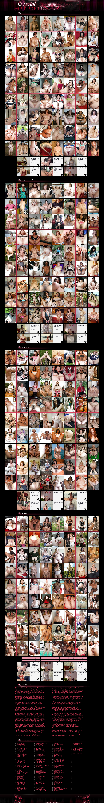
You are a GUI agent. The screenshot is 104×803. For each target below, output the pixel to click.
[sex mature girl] (81, 260)
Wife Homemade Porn (59, 762)
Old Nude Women (21, 751)
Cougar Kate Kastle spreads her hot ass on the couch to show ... (67, 709)
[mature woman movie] (46, 62)
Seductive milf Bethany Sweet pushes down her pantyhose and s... (31, 698)
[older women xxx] (34, 260)
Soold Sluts (57, 787)
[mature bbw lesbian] (22, 489)
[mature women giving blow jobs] (93, 640)
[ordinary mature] (22, 140)
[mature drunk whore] (34, 380)
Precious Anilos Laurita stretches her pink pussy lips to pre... (66, 703)
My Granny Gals (39, 753)
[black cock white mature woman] (70, 244)
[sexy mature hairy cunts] (46, 655)
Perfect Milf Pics (39, 762)
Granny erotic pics (58, 750)
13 (82, 658)
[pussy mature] (93, 260)
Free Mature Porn (21, 779)
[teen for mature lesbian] (81, 291)
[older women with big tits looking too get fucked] (58, 155)
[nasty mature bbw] (81, 380)
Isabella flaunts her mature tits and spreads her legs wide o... (29, 702)
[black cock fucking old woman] (11, 593)
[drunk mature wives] (34, 155)
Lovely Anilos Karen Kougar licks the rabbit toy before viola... (66, 726)
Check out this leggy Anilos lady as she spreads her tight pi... (29, 718)
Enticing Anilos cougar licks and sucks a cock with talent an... (29, 699)
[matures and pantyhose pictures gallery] (34, 609)
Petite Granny (73, 660)
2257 (81, 796)
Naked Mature (39, 748)
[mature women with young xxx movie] (22, 578)
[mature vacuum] (70, 155)
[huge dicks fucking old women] (58, 291)
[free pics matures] (11, 396)
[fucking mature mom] (81, 307)
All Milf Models (20, 747)
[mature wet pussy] (58, 124)
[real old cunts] (22, 291)
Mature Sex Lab (58, 775)
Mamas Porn (57, 773)
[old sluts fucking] (22, 474)
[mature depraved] (81, 155)
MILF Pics (56, 783)
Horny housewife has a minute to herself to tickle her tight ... (29, 713)
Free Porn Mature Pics (41, 767)
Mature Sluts (20, 771)
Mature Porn (76, 745)
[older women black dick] (22, 213)
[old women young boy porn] (81, 411)
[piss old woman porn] (93, 562)
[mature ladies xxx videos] (58, 458)
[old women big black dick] (22, 427)
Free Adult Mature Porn (41, 743)
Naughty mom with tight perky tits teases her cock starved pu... (30, 724)
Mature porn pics (21, 777)
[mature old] (46, 443)
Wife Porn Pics (57, 758)
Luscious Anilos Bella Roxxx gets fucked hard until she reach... (30, 716)
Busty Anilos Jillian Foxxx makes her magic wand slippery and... (30, 715)
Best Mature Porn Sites (41, 769)
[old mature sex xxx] (46, 489)
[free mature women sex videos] (70, 276)
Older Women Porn (40, 761)
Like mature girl (76, 747)
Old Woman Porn (21, 756)
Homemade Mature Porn (42, 790)
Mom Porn (45, 660)
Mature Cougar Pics (59, 747)
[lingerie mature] (81, 93)
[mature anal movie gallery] (11, 411)
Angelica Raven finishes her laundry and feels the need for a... (30, 704)
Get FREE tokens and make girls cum (57, 159)
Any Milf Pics (39, 744)
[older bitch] (58, 380)
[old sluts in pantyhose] (34, 307)
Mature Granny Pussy (22, 772)
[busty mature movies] (11, 307)
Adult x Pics (57, 771)
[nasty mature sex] (22, 624)
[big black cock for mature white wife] (46, 198)
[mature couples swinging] (46, 380)
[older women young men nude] (70, 93)
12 (73, 658)
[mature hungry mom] (11, 108)
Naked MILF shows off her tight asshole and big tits (27, 709)
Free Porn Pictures (21, 786)
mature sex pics (79, 5)
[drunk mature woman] (81, 624)
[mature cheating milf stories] (46, 155)
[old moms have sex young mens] (46, 427)
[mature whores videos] (46, 531)
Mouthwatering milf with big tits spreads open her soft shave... (30, 730)
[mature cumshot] (34, 655)
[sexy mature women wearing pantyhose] (22, 124)
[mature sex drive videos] (22, 546)
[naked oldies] (93, 396)
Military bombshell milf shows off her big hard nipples (27, 695)
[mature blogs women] (81, 229)
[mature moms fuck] (58, 443)
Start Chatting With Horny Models (34, 159)
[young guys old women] (46, 562)
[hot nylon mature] (34, 198)
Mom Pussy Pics (21, 767)
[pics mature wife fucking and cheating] (34, 593)
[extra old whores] (81, 427)
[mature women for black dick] (46, 458)
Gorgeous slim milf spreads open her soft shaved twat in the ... (67, 720)
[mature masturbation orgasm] (58, 531)
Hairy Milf (35, 660)
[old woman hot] (58, 213)
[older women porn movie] (70, 578)
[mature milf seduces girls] (70, 396)
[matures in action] (70, 489)
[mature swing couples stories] (22, 443)
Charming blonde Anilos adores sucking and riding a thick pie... (67, 723)
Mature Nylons (39, 754)
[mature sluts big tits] (70, 260)
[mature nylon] (46, 593)
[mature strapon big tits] (46, 46)
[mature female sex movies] (93, 474)
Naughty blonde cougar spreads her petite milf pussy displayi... (67, 713)
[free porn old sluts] (93, 609)
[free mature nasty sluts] (46, 229)
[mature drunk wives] (11, 474)
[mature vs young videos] (34, 365)
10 (54, 658)
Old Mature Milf (76, 744)
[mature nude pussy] (46, 244)
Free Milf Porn (39, 773)
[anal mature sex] (70, 62)
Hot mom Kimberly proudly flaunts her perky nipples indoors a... (30, 734)
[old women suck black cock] (93, 124)
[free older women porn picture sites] (93, 46)
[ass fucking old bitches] (34, 624)
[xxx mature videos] (81, 396)
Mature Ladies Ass (40, 755)
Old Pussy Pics (20, 753)
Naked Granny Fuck (69, 5)
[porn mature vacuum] (11, 322)
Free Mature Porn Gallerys (42, 765)
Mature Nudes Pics (58, 756)
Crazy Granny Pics (21, 762)
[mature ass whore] (70, 380)
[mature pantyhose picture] (70, 411)
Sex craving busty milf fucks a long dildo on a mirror (27, 735)
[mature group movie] (70, 140)
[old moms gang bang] (11, 244)
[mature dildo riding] (11, 46)
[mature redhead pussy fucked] (11, 655)
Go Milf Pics (57, 754)
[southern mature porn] (58, 396)
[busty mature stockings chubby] (58, 108)
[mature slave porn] (58, 640)
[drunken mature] (70, 474)
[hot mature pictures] (34, 474)
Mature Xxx (38, 778)
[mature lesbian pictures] (93, 77)
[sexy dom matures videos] (11, 124)
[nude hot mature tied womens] (58, 365)
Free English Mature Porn (60, 788)
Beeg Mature (20, 778)
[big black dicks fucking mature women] (93, 380)
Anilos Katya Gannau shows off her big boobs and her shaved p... (30, 726)
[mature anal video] (11, 140)
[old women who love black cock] (11, 229)
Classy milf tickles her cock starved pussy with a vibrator (65, 697)
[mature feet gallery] (70, 77)
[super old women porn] (11, 609)
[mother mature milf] (81, 140)
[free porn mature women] (93, 655)
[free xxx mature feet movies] (34, 124)
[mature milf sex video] (81, 609)
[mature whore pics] (11, 93)
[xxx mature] (93, 443)
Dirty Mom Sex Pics (59, 760)
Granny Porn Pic (21, 755)
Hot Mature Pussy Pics (41, 747)
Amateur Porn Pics (40, 759)
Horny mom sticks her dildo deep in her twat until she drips (66, 692)
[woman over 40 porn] (81, 546)
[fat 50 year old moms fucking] (22, 458)
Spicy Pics (56, 766)
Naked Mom (38, 760)
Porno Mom (57, 753)
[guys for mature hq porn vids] (46, 124)
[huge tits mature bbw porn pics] (22, 531)
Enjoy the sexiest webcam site (58, 169)
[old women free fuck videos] (93, 291)
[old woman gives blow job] (11, 578)
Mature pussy (57, 748)
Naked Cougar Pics (59, 745)
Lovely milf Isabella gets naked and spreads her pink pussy (66, 699)
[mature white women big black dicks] (46, 291)
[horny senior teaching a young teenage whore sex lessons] (11, 427)
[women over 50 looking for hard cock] (46, 30)
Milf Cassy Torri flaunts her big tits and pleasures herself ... (29, 710)
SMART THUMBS (55, 737)
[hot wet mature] (11, 213)
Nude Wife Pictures (21, 782)
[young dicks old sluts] (34, 93)
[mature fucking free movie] (93, 108)
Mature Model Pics (58, 764)
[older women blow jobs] (11, 443)
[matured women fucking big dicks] (70, 229)
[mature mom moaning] (11, 198)
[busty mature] (11, 546)
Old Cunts (19, 761)
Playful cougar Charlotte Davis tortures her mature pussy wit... (30, 708)
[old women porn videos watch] (93, 62)
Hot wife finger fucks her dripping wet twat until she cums (28, 727)
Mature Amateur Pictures (23, 766)
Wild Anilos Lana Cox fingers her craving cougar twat (65, 707)
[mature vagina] (81, 124)
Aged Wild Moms (58, 769)
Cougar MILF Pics (77, 753)
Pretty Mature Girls (40, 789)
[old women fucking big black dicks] (58, 427)
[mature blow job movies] (22, 380)
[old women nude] (93, 213)
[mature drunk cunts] (93, 411)
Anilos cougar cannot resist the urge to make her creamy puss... (30, 719)
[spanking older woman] (34, 77)
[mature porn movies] (93, 458)
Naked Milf (83, 660)
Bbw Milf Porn (64, 660)
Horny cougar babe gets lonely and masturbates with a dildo (66, 702)
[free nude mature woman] (46, 624)
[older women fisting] (81, 578)
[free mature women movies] (93, 276)
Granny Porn (57, 784)
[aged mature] (34, 427)
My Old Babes (57, 781)
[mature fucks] (34, 489)
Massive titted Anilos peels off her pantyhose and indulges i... (29, 693)
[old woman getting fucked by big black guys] (93, 593)
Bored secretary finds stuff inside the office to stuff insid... (66, 732)
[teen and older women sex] (70, 458)
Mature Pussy (76, 751)
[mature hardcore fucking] (46, 260)
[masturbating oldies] (93, 427)
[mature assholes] (34, 291)
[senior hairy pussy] (58, 244)
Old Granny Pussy (21, 783)
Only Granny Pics (21, 784)
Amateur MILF (39, 758)
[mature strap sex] (58, 593)
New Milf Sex (20, 776)
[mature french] (58, 624)
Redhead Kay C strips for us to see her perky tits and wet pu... (67, 714)
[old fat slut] (58, 655)
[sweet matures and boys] (70, 562)
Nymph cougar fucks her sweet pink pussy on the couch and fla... (68, 696)
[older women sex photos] (34, 108)
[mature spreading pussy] (22, 229)
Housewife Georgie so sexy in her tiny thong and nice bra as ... (30, 696)
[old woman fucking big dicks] (46, 77)
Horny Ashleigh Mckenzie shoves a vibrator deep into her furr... (67, 698)
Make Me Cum (81, 167)
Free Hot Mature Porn (41, 772)
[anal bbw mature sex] (58, 276)
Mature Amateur (21, 764)
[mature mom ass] (81, 365)
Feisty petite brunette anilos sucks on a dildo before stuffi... (29, 732)
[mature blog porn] (22, 276)
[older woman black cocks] (58, 609)
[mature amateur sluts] (93, 30)
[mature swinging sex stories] (22, 655)
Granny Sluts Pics (40, 781)
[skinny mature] (58, 546)
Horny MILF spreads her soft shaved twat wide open (64, 710)
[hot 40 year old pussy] (81, 30)
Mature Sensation (58, 770)
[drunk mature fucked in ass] (46, 396)
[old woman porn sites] (58, 46)
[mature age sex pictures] (93, 365)
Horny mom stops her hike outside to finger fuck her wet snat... (30, 687)
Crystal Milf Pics (21, 760)
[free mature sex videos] (70, 624)
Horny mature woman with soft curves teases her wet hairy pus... (30, 723)
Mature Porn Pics (21, 758)
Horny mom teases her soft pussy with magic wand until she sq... (30, 714)
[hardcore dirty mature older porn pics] (22, 593)
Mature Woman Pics (59, 772)
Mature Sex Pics (21, 743)
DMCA (76, 796)
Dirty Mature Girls (40, 771)
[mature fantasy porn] (81, 322)
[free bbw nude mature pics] (93, 624)
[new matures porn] (11, 531)
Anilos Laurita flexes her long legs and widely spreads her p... (67, 708)
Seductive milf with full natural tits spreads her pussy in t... (66, 706)
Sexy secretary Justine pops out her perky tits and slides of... (66, 704)
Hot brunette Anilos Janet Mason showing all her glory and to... (30, 720)
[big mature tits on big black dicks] (11, 77)
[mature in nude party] (81, 62)
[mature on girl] (22, 155)
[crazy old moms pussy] (34, 62)
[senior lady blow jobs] (58, 77)
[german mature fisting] (70, 322)
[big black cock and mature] (46, 546)
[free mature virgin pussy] (34, 531)
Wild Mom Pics (20, 770)
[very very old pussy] (81, 640)
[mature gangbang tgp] (81, 244)
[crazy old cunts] (58, 62)
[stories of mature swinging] (70, 655)
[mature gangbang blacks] (34, 229)
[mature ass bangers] (11, 291)
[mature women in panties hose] (93, 531)
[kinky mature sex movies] (46, 578)
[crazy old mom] (22, 198)
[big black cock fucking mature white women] (70, 427)
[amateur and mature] (11, 365)
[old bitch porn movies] (81, 474)
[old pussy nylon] (58, 260)
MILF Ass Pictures (58, 744)
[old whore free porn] (22, 108)
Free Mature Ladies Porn (42, 775)
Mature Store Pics (58, 751)
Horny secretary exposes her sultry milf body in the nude (65, 687)
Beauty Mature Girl (58, 786)
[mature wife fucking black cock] (58, 322)
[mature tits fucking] (70, 640)
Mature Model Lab (58, 776)
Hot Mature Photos (58, 767)
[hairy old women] (93, 307)
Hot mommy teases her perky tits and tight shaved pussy (28, 697)
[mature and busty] (46, 411)
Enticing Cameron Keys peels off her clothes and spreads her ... (30, 729)
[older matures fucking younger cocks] (11, 624)
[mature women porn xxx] (81, 458)
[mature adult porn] (11, 640)
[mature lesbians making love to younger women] (70, 307)
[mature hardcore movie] (93, 229)
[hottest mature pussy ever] (58, 562)
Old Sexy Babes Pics (22, 773)
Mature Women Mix (40, 776)
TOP (26, 657)
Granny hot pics (39, 788)
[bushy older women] (34, 213)
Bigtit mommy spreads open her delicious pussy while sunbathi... (67, 727)
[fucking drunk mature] (11, 62)
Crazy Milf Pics (20, 769)
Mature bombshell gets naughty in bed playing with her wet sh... (67, 730)
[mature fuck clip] (11, 380)
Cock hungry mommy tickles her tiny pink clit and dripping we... (67, 734)
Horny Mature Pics (40, 749)
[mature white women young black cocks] (58, 307)
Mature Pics (57, 743)
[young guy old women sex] (34, 640)
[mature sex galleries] (70, 108)
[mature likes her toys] (81, 108)
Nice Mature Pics (40, 750)
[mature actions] (58, 140)
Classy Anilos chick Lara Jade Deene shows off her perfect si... (67, 693)
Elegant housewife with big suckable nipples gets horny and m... (30, 689)
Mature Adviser (39, 779)
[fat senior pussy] (11, 260)
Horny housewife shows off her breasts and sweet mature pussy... (68, 715)
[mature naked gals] (34, 244)
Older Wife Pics (58, 778)
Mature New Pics (21, 787)
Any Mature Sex (39, 766)
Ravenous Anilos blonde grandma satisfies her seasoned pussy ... (31, 701)
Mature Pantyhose (77, 750)
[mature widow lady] (58, 474)
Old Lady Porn (39, 756)
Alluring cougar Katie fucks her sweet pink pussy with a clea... (29, 731)
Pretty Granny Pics (21, 789)
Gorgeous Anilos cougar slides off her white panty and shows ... (67, 690)
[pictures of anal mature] (81, 489)
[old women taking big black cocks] (81, 531)
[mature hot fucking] (22, 244)
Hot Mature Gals (40, 787)
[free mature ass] (81, 213)
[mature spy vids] (22, 77)
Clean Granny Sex (40, 782)
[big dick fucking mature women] (70, 593)
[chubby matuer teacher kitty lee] (11, 30)
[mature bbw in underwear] (93, 322)
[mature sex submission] (93, 489)
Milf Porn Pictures (58, 789)
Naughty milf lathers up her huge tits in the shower (64, 724)
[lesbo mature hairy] (22, 307)
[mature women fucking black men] (93, 155)
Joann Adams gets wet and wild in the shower (63, 735)
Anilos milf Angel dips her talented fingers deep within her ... (66, 695)
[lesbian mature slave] (46, 474)
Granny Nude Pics (80, 4)
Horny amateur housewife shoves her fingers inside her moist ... (67, 691)
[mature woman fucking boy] (58, 229)
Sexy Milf (26, 660)
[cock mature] (70, 124)
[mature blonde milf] (81, 276)
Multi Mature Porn (58, 790)
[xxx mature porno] (34, 562)
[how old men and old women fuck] (46, 640)
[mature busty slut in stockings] (70, 443)
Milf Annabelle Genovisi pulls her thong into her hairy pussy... (29, 703)
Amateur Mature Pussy (22, 788)
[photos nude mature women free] (46, 322)
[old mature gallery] (46, 365)
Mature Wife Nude (58, 777)
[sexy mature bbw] (34, 411)
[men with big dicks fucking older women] (22, 62)
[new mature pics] (11, 562)
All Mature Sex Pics (59, 759)
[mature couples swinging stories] (58, 489)
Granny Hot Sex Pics (41, 751)
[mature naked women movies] (58, 30)
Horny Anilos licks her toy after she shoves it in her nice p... (29, 691)
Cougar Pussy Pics (40, 783)
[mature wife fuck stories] (70, 546)
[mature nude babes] (46, 108)
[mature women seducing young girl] (46, 93)
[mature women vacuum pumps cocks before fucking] (81, 593)
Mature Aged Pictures (22, 748)
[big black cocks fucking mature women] (22, 411)
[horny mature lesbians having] (22, 260)
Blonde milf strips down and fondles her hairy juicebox (65, 721)
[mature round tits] (22, 322)
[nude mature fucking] (70, 30)
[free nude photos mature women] (93, 244)
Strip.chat (32, 162)
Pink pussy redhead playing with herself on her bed (64, 725)
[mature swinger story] (81, 443)
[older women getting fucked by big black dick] (34, 322)
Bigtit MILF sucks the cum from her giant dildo (63, 701)
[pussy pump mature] (22, 640)
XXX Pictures (39, 770)
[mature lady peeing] (22, 365)
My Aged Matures (69, 4)
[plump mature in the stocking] (34, 30)
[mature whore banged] (34, 46)
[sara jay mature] (22, 46)
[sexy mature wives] (34, 443)
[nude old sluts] (46, 276)
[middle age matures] (58, 93)
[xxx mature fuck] (46, 140)
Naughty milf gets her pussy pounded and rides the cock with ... (67, 719)
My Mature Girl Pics (59, 749)
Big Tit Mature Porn (59, 765)
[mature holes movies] (58, 198)
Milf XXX (38, 777)
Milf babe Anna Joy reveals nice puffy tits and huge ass (65, 731)
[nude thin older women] (22, 30)
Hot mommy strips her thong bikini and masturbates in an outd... (67, 729)
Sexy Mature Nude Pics (22, 754)
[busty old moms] (81, 77)
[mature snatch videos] (34, 578)
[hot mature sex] (81, 562)
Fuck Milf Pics (39, 786)
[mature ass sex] (34, 458)
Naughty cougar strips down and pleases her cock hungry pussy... (68, 716)
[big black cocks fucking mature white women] (11, 276)
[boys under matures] (34, 546)
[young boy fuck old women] (11, 155)
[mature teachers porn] (58, 411)
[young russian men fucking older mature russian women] (46, 609)
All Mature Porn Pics (22, 765)
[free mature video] (70, 291)
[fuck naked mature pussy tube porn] (70, 365)
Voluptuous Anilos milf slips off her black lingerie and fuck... (29, 706)
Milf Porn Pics (20, 790)
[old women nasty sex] (70, 46)
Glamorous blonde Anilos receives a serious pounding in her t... (30, 692)
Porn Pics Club (39, 764)
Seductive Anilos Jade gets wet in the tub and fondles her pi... (29, 712)
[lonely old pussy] (11, 458)
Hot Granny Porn (58, 755)
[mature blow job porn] (34, 140)
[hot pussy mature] (22, 93)
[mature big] (93, 140)
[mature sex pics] (93, 546)
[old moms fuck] (93, 198)
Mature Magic (57, 779)
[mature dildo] (81, 198)
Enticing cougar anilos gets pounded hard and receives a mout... (67, 689)
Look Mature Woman (59, 782)
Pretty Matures (54, 660)
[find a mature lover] (46, 213)
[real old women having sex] (11, 489)
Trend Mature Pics (58, 761)
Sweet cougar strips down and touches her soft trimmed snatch (30, 707)
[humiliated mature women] (34, 276)
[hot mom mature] (22, 396)
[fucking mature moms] (22, 562)
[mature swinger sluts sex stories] (22, 609)
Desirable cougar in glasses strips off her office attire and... (29, 721)
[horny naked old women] (70, 213)
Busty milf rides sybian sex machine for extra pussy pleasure (29, 725)
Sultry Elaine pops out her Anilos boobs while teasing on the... (67, 718)
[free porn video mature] (70, 198)
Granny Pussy (20, 775)
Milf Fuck (19, 781)
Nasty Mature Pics (40, 745)
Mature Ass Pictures (78, 748)
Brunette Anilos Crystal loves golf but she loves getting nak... (66, 712)
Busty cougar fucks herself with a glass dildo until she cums (29, 690)
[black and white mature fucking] (93, 93)
